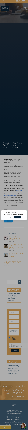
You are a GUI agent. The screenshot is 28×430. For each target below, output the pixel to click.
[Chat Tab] (14, 215)
